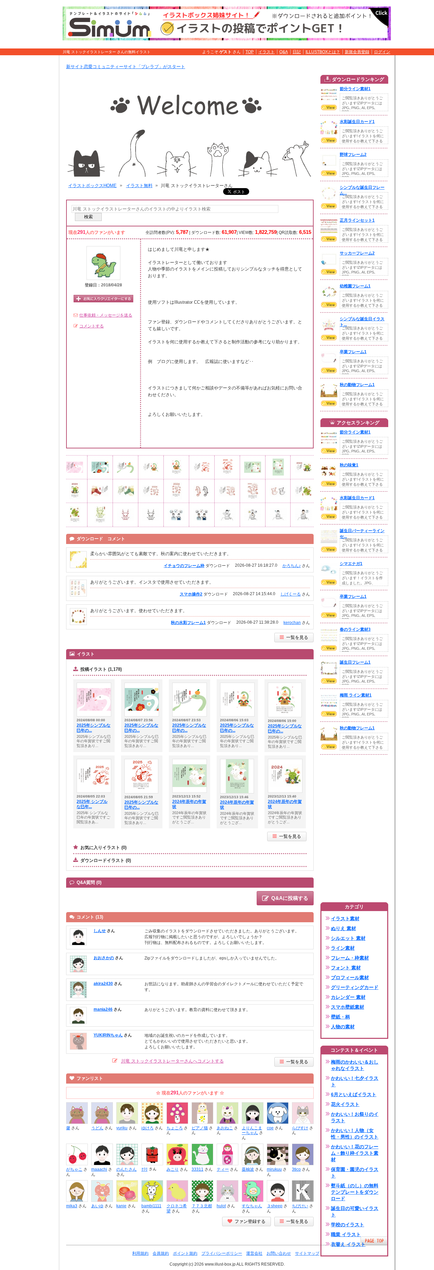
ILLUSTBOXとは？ (322, 51)
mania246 (103, 1009)
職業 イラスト (346, 1234)
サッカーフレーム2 (357, 253)
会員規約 (161, 1253)
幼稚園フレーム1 (355, 286)
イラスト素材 (345, 918)
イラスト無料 (139, 185)
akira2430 (103, 983)
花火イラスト (345, 1104)
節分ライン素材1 (355, 88)
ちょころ (174, 1128)
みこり (172, 1169)
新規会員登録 (357, 51)
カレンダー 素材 (348, 997)
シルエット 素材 (348, 938)
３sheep (274, 1206)
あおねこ (225, 1128)
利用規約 (140, 1253)
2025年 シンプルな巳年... (92, 804)
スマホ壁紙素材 (347, 1007)
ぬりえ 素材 (343, 928)
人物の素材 (343, 1026)
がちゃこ (74, 1169)
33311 (197, 1169)
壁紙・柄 (340, 1017)
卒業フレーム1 (353, 351)
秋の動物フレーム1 (357, 384)
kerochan (292, 622)
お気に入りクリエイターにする (103, 298)
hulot (221, 1206)
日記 (297, 51)
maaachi (99, 1169)
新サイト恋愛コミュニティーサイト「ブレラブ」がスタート (125, 66)
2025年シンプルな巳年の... (94, 728)
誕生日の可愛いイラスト (354, 1211)
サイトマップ (307, 1253)
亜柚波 (248, 1169)
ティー (223, 1169)
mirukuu (274, 1169)
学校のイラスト (347, 1224)
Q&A (283, 51)
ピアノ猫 (200, 1128)
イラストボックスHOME (92, 185)
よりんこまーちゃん (252, 1130)
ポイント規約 (185, 1253)
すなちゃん (252, 1206)
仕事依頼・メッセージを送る (105, 315)
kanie (121, 1206)
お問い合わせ (279, 1253)
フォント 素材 (346, 967)
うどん (97, 1128)
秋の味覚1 (349, 465)
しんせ (100, 930)
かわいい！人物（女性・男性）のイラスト (354, 1134)
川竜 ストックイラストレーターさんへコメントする (172, 1061)
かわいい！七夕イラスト (354, 1081)
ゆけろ (147, 1128)
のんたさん (126, 1169)
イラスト (266, 51)
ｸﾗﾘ (144, 1169)
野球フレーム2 (353, 154)
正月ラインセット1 (357, 220)
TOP (249, 51)
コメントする (91, 326)
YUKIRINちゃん (108, 1035)
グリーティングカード (354, 987)
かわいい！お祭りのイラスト (354, 1117)
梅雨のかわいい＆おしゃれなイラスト (354, 1065)
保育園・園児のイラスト (354, 1172)
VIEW (329, 107)
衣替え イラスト (348, 1244)
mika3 (71, 1206)
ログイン (382, 51)
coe (270, 1128)
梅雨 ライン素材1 (356, 695)
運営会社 (254, 1253)
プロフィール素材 (350, 977)
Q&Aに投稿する (289, 898)
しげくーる (290, 594)
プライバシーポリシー (221, 1253)
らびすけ (300, 1128)
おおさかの (104, 957)
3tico (296, 1169)
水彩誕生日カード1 (357, 121)
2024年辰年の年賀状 (189, 804)
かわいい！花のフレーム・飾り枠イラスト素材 (354, 1153)
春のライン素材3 (355, 629)
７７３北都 (202, 1206)
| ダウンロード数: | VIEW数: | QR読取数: (250, 232)
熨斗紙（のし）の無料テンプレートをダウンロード (354, 1192)
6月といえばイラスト (353, 1094)
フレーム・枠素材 (350, 958)
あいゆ (97, 1206)
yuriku (121, 1128)
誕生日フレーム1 (355, 662)
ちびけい (300, 1206)
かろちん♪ (291, 565)
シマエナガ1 (351, 563)
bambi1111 (151, 1206)
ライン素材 (343, 948)
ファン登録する (250, 1221)
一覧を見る (297, 637)
